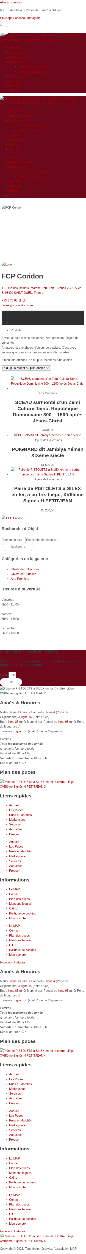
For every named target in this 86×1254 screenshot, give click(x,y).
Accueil (14, 47)
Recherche (18, 546)
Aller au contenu (11, 2)
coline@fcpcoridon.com (17, 305)
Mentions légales (20, 903)
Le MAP (14, 889)
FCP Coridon (14, 518)
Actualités (15, 81)
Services (15, 76)
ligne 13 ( (16, 712)
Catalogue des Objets (32, 67)
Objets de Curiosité (23, 574)
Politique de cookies (22, 913)
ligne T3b (21, 731)
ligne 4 (51, 712)
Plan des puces (19, 899)
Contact (14, 90)
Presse (14, 86)
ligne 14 (27, 717)
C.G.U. (13, 908)
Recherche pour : (13, 539)
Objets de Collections (25, 569)
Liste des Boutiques (31, 71)
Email (4, 675)
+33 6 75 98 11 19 (13, 300)
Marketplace (17, 62)
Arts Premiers (20, 578)
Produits (16, 330)
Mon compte (17, 918)
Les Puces (16, 52)
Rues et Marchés (20, 57)
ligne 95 (63, 721)
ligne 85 (13, 721)
